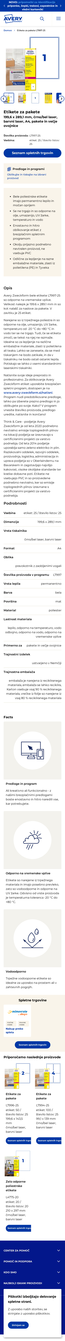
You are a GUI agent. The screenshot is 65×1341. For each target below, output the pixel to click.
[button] (9, 98)
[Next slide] (61, 99)
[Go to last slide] (3, 99)
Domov (8, 30)
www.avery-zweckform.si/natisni (28, 392)
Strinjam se (18, 1325)
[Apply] (42, 18)
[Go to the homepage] (13, 19)
